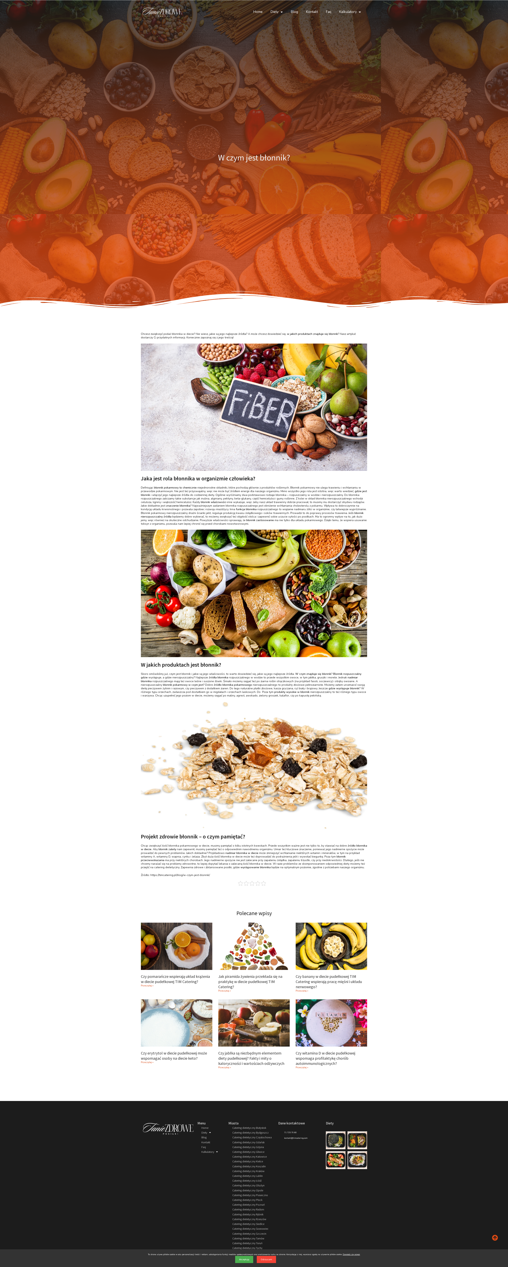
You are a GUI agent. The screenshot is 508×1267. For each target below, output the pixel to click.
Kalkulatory (348, 12)
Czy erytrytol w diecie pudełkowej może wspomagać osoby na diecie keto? (174, 1056)
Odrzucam (266, 1259)
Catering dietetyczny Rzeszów (249, 1219)
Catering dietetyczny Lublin (247, 1176)
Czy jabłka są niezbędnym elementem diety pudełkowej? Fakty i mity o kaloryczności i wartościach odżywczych (251, 1058)
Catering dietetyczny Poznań (248, 1204)
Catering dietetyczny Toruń (247, 1243)
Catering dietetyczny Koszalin (249, 1166)
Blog (294, 12)
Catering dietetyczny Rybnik (247, 1214)
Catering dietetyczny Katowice (249, 1156)
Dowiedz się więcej (351, 1254)
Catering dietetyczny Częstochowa (252, 1137)
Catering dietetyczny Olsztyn (248, 1185)
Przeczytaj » (147, 985)
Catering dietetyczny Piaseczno (250, 1195)
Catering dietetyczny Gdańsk (248, 1142)
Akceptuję (244, 1259)
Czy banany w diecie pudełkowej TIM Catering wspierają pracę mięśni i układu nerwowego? (329, 981)
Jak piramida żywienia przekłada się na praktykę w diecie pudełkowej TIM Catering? (250, 981)
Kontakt (312, 12)
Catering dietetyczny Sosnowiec (250, 1228)
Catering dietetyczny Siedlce (248, 1224)
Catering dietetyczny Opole (247, 1190)
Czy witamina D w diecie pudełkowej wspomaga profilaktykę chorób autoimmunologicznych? (325, 1058)
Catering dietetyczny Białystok (249, 1128)
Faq (328, 12)
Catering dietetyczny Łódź (247, 1180)
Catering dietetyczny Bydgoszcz (250, 1132)
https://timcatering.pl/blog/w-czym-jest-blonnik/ (180, 875)
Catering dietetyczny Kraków (248, 1171)
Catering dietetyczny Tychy (247, 1248)
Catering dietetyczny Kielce (247, 1161)
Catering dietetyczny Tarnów (248, 1238)
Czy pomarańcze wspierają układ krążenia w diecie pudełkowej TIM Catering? (175, 979)
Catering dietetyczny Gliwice (248, 1152)
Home (258, 12)
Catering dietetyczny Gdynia (248, 1147)
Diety (274, 12)
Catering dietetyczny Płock (247, 1200)
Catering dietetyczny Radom (248, 1209)
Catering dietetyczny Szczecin (249, 1233)
